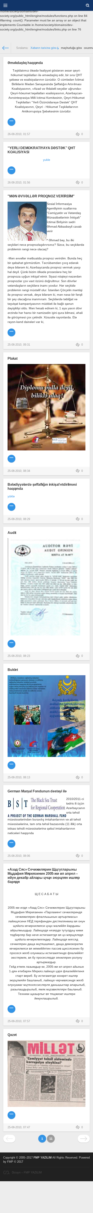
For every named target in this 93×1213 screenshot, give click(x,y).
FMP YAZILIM (43, 1157)
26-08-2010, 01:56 (19, 182)
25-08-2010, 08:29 (19, 519)
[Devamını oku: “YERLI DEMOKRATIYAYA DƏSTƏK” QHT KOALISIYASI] (11, 170)
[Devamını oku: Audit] (11, 644)
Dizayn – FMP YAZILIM (27, 1172)
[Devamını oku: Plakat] (11, 459)
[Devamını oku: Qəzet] (11, 1115)
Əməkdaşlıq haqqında (25, 63)
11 (51, 1138)
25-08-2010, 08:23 (19, 656)
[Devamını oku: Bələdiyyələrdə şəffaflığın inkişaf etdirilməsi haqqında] (11, 507)
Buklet (13, 670)
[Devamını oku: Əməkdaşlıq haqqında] (11, 122)
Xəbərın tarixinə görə (43, 47)
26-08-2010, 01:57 (19, 134)
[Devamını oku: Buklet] (11, 765)
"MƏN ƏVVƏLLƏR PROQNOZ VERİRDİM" (41, 196)
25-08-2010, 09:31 (19, 344)
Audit (12, 533)
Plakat (13, 358)
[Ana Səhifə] (5, 48)
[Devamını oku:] (11, 332)
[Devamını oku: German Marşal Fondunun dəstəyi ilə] (11, 844)
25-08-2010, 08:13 (19, 777)
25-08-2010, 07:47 (19, 1127)
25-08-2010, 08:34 (19, 470)
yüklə (11, 496)
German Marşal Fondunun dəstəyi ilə (37, 791)
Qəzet (12, 1035)
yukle (46, 159)
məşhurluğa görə (71, 47)
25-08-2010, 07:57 (19, 1021)
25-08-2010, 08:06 (19, 855)
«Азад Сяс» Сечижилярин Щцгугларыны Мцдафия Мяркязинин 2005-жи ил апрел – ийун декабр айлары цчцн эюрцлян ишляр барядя (44, 875)
